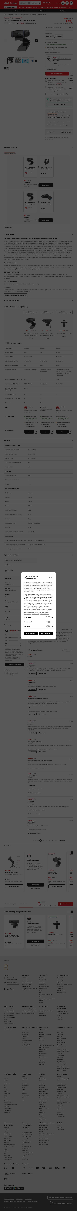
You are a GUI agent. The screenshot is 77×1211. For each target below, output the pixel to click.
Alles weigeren (30, 633)
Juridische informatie (44, 614)
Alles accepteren (46, 633)
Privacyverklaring (27, 614)
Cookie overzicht (35, 614)
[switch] (48, 622)
